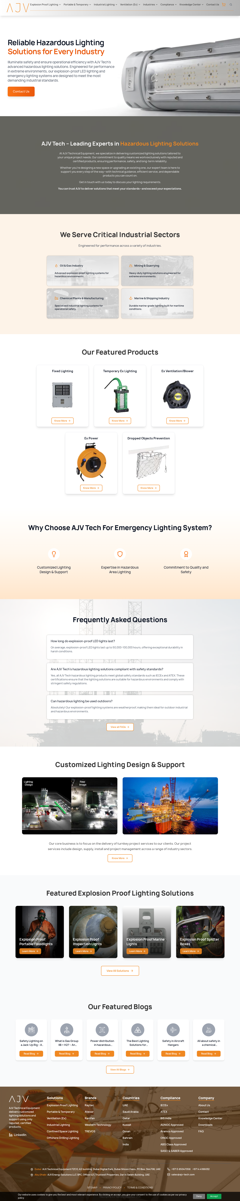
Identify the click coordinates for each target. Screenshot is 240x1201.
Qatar (126, 1118)
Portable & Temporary (76, 4)
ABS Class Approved (173, 1144)
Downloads (205, 1125)
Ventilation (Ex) (129, 4)
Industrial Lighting (104, 4)
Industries (149, 4)
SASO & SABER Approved (176, 1151)
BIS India (165, 1118)
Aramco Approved (172, 1131)
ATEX (163, 1112)
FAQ (201, 1131)
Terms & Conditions (140, 1187)
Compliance (167, 4)
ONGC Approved (171, 1138)
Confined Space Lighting (62, 1131)
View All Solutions (118, 971)
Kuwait (127, 1125)
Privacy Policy (112, 1187)
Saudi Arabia (130, 1112)
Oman (126, 1131)
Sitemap (92, 1187)
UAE (125, 1105)
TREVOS (90, 1131)
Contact (203, 1112)
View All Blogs (118, 1069)
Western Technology (98, 1125)
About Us (204, 1105)
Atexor (89, 1112)
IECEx (164, 1105)
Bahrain (127, 1138)
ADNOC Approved (171, 1125)
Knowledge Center (190, 4)
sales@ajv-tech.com (183, 1174)
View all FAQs (118, 726)
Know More (60, 420)
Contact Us (212, 4)
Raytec (89, 1105)
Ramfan (90, 1118)
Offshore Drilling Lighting (63, 1138)
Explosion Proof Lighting (44, 4)
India (126, 1144)
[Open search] (230, 4)
